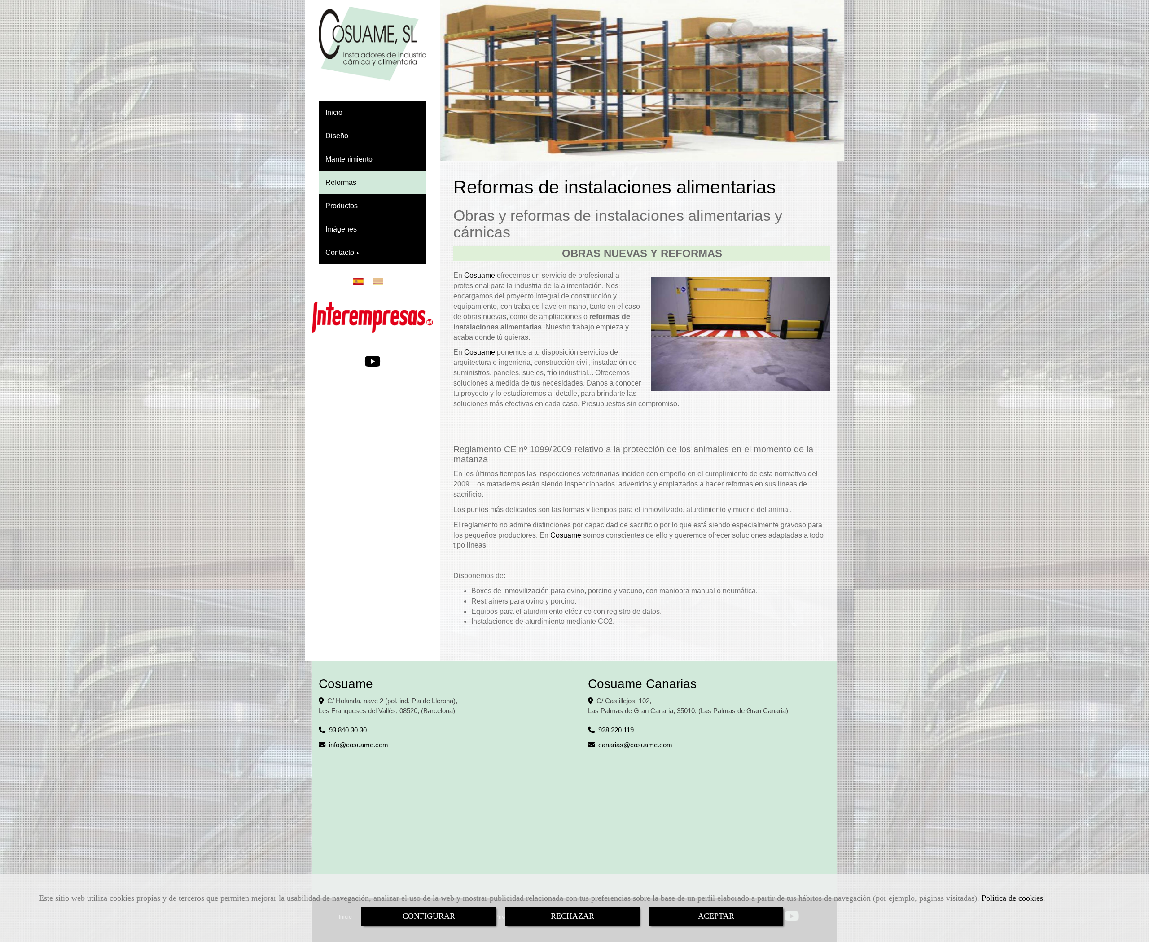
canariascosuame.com (635, 745)
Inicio (333, 112)
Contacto (340, 252)
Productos (341, 206)
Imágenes (341, 229)
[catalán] (380, 281)
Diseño (336, 136)
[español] (360, 281)
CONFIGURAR (429, 915)
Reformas (340, 182)
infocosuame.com (358, 745)
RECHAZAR (572, 915)
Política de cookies (1012, 898)
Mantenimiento (349, 159)
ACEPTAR (716, 915)
